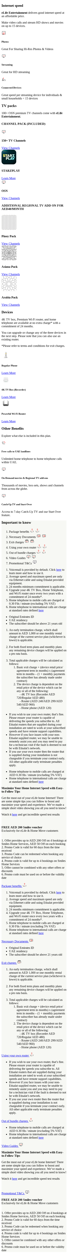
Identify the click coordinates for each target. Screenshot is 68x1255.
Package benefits (12, 886)
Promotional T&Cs (13, 1193)
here (58, 569)
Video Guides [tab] (17, 558)
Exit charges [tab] (17, 542)
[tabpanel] (34, 590)
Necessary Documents (15, 941)
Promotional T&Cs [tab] (20, 563)
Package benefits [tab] (19, 531)
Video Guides (10, 1145)
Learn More (9, 178)
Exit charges (9, 962)
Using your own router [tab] (23, 547)
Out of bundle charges (15, 1121)
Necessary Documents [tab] (22, 537)
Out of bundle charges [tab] (22, 552)
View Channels (11, 148)
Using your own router (15, 1055)
